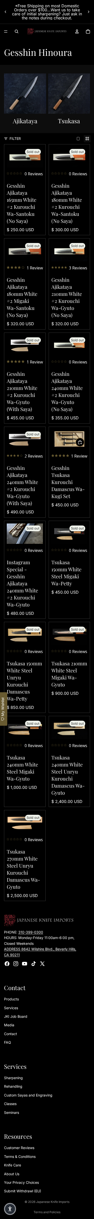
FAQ (7, 1042)
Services (11, 1008)
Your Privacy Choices (21, 1182)
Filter (15, 138)
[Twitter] (42, 964)
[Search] (16, 31)
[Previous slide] (5, 11)
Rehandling (13, 1086)
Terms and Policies (47, 1212)
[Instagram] (16, 964)
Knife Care (12, 1165)
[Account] (76, 31)
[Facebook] (7, 964)
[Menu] (6, 31)
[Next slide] (88, 11)
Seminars (11, 1112)
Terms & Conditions (20, 1156)
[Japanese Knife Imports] (46, 31)
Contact (10, 1034)
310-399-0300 (30, 932)
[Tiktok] (34, 964)
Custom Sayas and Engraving (28, 1095)
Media (9, 1025)
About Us (11, 1174)
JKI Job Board (15, 1016)
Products (11, 999)
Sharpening (13, 1078)
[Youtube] (25, 964)
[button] (10, 1209)
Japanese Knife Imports (52, 1202)
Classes (10, 1104)
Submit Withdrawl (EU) (22, 1191)
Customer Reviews (19, 1148)
